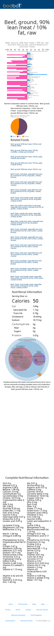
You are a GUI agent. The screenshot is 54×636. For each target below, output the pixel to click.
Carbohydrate (21, 324)
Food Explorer (10, 621)
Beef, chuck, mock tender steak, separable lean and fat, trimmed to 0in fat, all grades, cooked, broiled (26, 199)
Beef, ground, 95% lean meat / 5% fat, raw (26, 169)
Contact (28, 610)
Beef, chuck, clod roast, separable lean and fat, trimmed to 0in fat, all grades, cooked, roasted (26, 183)
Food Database (36, 615)
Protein (16, 335)
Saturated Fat (20, 309)
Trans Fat (17, 313)
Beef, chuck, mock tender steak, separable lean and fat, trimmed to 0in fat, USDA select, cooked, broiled (27, 278)
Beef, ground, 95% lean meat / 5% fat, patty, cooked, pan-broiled (26, 157)
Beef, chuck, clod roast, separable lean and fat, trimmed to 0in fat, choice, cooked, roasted (26, 254)
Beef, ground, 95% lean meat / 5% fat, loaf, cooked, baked (26, 145)
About (11, 604)
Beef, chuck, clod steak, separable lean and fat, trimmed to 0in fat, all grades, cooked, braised (26, 175)
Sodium (16, 320)
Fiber (16, 327)
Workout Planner (27, 621)
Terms (18, 610)
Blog (34, 604)
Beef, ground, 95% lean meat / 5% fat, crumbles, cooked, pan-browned (24, 151)
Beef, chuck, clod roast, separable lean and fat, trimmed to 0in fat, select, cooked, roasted (26, 246)
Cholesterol (17, 316)
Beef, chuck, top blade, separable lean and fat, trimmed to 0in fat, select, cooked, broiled (26, 262)
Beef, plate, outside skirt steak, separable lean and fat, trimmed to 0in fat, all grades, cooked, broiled (26, 215)
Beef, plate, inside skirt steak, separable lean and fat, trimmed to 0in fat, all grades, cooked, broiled (27, 223)
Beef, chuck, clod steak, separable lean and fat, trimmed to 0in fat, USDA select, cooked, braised (27, 230)
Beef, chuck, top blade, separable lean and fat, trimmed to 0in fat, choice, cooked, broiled (26, 270)
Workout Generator (18, 615)
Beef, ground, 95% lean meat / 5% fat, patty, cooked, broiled (26, 164)
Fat (14, 306)
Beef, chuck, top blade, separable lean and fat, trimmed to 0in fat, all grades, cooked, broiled (26, 191)
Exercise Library (42, 610)
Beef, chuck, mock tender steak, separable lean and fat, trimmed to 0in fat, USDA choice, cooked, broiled (26, 286)
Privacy (7, 610)
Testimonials (22, 604)
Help (42, 604)
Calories (21, 301)
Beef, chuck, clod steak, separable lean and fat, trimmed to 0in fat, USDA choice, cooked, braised (27, 238)
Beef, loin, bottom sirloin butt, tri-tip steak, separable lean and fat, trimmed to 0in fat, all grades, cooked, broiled (27, 207)
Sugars (17, 331)
